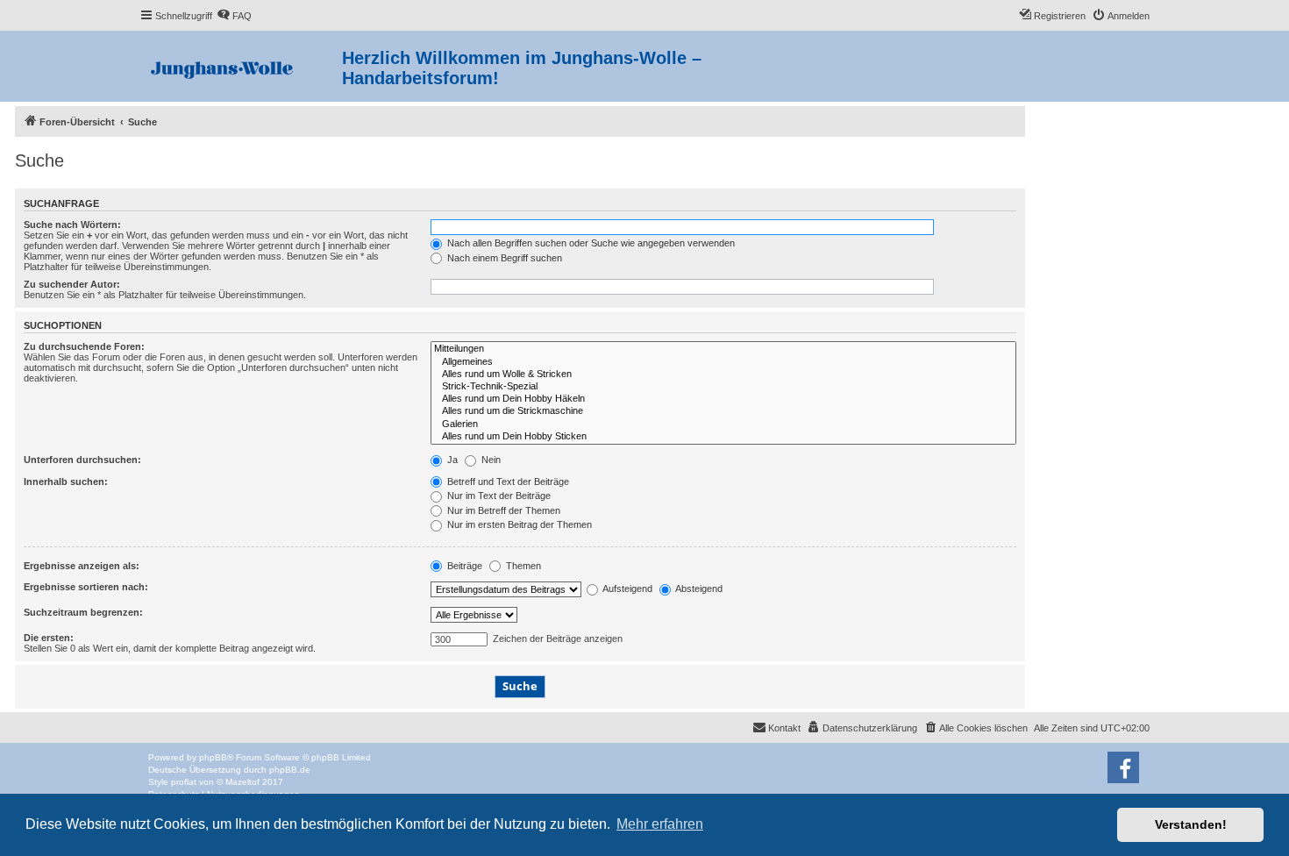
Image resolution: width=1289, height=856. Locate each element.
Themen (522, 565)
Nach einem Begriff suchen (503, 258)
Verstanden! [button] (1191, 824)
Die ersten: (49, 637)
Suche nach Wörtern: (72, 224)
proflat (183, 782)
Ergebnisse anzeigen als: (81, 565)
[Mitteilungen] (723, 349)
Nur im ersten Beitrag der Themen (518, 524)
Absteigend (698, 588)
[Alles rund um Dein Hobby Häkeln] (723, 399)
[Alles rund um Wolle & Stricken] (723, 374)
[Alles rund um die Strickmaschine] (723, 411)
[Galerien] (723, 424)
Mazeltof (242, 782)
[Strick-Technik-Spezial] (723, 387)
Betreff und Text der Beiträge (507, 481)
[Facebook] (1123, 767)
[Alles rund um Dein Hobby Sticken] (723, 437)
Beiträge (463, 565)
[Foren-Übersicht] (240, 66)
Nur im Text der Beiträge (498, 495)
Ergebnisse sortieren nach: (86, 586)
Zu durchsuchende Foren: (84, 346)
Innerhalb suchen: (66, 481)
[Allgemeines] (723, 362)
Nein (490, 459)
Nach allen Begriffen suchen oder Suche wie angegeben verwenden (590, 243)
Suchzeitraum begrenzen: (83, 612)
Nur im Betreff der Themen (502, 510)
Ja (451, 459)
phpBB (213, 757)
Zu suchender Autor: (72, 284)
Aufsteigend (626, 588)
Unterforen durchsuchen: (82, 459)
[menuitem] (234, 15)
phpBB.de (289, 769)
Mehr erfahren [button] (659, 824)
